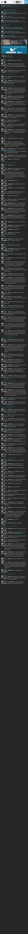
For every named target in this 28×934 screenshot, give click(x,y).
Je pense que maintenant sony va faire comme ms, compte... (15, 13)
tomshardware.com (8, 251)
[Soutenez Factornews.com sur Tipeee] (14, 53)
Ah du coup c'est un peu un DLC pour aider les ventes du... (15, 17)
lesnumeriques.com (17, 60)
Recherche (14, 2)
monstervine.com (11, 412)
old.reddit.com (16, 305)
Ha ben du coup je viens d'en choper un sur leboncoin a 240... (15, 28)
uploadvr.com (14, 359)
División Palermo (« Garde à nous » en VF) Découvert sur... (15, 36)
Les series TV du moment (10, 35)
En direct (8, 6)
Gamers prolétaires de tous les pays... (12, 31)
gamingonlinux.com (15, 444)
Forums (5, 25)
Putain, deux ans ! (8, 16)
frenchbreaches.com (18, 533)
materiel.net (21, 536)
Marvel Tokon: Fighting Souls (11, 12)
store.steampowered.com (10, 426)
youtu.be (12, 83)
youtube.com (15, 180)
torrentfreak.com (22, 156)
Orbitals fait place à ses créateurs (11, 20)
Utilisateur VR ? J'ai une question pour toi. (13, 27)
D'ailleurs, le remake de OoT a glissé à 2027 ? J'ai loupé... (15, 21)
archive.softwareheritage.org (10, 151)
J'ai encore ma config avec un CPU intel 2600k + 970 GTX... (15, 32)
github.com (23, 436)
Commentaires (9, 10)
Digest (20, 6)
